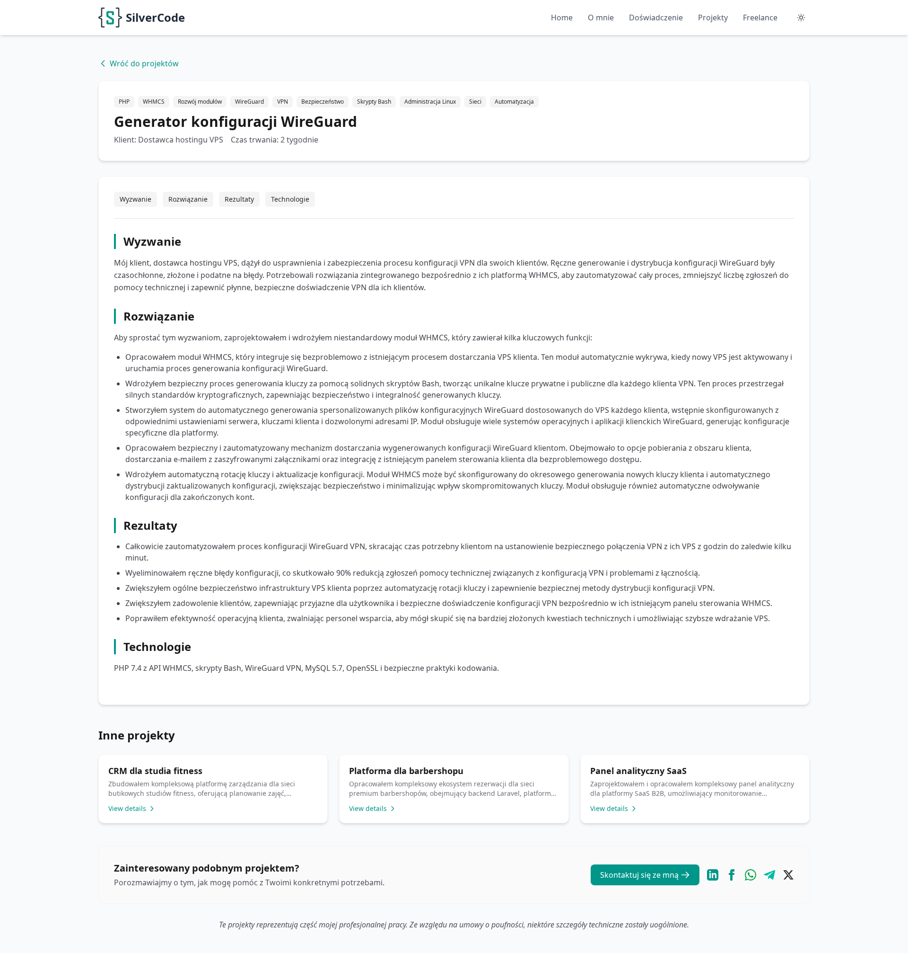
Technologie (290, 199)
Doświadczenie (656, 17)
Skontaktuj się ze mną (639, 875)
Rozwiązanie (188, 199)
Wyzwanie (135, 199)
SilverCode (155, 17)
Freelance (760, 17)
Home (562, 17)
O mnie (601, 17)
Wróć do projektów (144, 63)
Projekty (713, 17)
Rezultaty (239, 199)
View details (127, 808)
